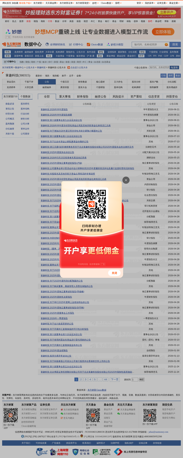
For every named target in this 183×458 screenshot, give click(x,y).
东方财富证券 (66, 3)
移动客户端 (24, 3)
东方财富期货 (82, 3)
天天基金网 (51, 3)
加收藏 (15, 3)
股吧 (117, 3)
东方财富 (37, 3)
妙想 (94, 3)
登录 (139, 3)
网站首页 (7, 3)
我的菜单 (149, 3)
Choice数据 (106, 3)
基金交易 (173, 3)
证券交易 (161, 3)
